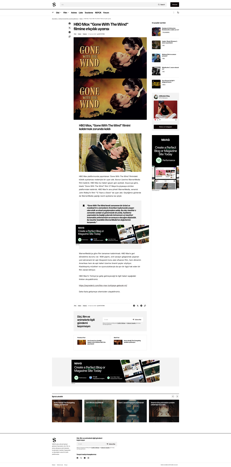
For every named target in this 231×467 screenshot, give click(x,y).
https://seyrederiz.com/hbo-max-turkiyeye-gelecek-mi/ (103, 285)
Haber (81, 18)
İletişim (53, 465)
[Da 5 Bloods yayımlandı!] (99, 411)
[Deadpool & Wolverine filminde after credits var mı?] (156, 31)
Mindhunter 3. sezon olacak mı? (170, 68)
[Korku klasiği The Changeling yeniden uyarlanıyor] (128, 342)
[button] (53, 12)
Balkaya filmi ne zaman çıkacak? (169, 55)
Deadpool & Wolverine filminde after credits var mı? (170, 29)
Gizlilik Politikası (121, 323)
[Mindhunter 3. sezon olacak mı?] (156, 71)
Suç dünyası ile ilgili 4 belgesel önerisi (168, 81)
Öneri (164, 84)
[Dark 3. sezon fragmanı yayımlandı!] (132, 411)
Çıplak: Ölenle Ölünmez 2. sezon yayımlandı (169, 42)
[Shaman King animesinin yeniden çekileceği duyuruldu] (164, 411)
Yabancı (85, 34)
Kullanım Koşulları (131, 323)
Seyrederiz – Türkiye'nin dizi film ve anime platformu (65, 18)
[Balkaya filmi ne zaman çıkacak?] (156, 58)
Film (75, 34)
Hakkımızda (60, 465)
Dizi (163, 45)
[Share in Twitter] (69, 28)
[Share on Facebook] (69, 23)
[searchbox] (108, 4)
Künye (65, 465)
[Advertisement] (112, 234)
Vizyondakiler (166, 32)
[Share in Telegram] (69, 32)
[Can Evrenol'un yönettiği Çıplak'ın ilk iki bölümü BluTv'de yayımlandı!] (92, 342)
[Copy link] (69, 36)
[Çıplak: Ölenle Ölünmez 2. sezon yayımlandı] (156, 45)
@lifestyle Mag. (164, 96)
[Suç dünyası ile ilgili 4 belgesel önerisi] (156, 84)
